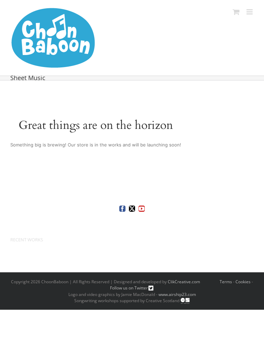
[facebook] (122, 209)
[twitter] (132, 209)
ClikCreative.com (184, 282)
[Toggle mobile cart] (236, 11)
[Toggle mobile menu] (250, 11)
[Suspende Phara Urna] (12, 256)
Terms (226, 282)
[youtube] (142, 209)
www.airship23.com (177, 294)
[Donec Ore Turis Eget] (10, 256)
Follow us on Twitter (129, 288)
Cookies (243, 282)
